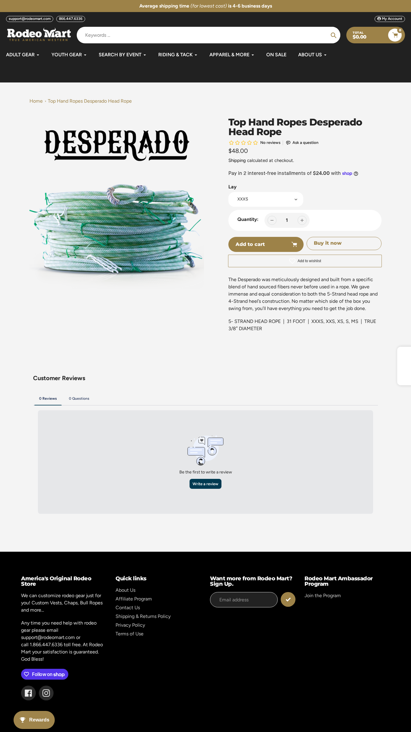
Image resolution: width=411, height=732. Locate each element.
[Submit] (288, 599)
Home (36, 101)
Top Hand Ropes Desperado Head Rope (90, 101)
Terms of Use (130, 634)
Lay (232, 187)
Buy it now (327, 243)
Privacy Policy (130, 625)
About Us (125, 590)
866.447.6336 (70, 19)
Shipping (237, 160)
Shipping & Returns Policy (143, 616)
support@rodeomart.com (30, 19)
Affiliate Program (134, 599)
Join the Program (322, 595)
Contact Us (128, 607)
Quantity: (247, 219)
